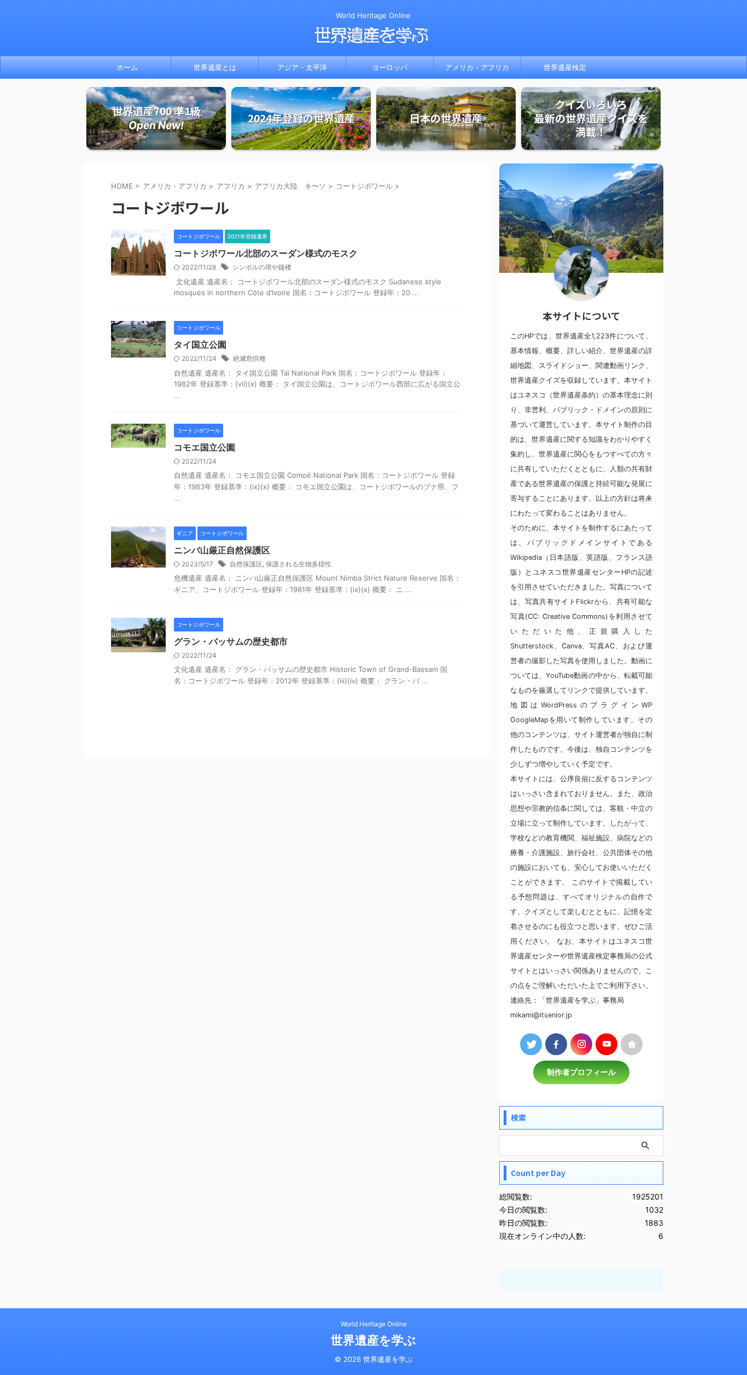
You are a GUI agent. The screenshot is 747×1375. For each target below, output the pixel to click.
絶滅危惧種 (249, 358)
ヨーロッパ (389, 67)
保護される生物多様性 (298, 564)
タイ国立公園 (200, 344)
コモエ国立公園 (204, 447)
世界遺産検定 (565, 67)
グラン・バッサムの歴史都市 (231, 641)
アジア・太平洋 (302, 67)
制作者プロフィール (581, 1072)
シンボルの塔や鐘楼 (261, 267)
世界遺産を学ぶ (373, 1340)
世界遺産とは (215, 67)
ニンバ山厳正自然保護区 (222, 550)
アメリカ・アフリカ (477, 67)
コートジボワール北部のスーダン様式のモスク (266, 253)
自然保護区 (246, 564)
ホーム (127, 67)
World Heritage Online (374, 1324)
